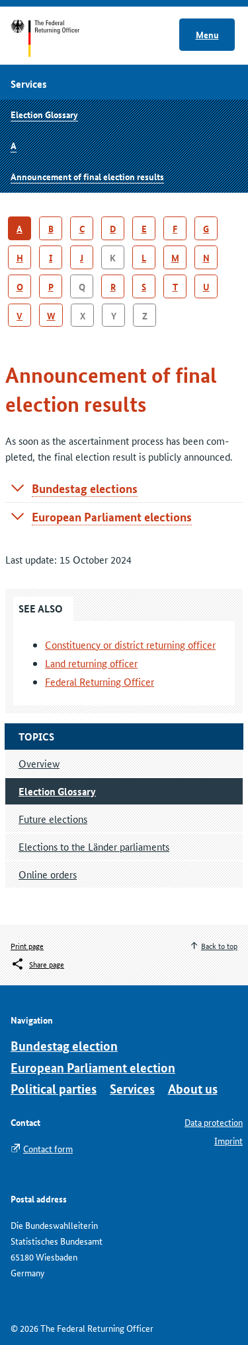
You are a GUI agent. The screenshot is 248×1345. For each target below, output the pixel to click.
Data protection (214, 1122)
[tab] (124, 488)
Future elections (53, 819)
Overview (39, 763)
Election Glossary (44, 114)
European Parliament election (93, 1067)
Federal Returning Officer (99, 681)
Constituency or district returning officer (130, 644)
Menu (207, 34)
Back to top (219, 945)
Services (132, 1088)
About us (193, 1088)
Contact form (48, 1148)
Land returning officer (91, 663)
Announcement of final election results (87, 176)
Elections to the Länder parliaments (94, 846)
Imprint (228, 1140)
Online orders (48, 874)
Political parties (54, 1088)
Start (58, 38)
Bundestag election (64, 1045)
